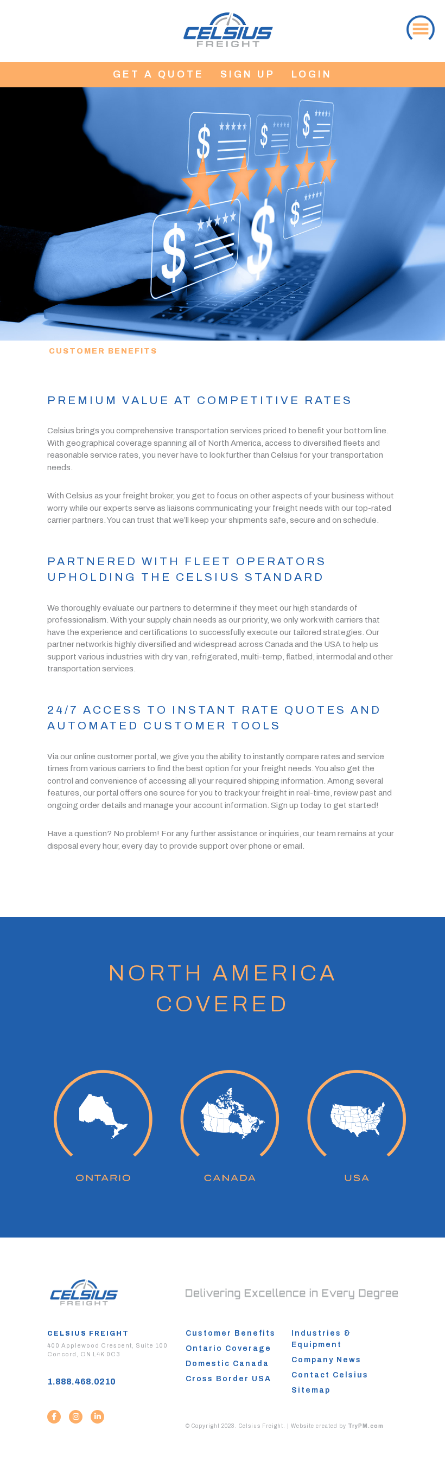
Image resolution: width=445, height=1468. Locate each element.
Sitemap (310, 1390)
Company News (326, 1360)
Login (311, 74)
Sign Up (247, 74)
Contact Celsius (329, 1375)
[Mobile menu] (419, 27)
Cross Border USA (228, 1379)
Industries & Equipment (321, 1339)
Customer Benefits (231, 1333)
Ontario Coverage (228, 1348)
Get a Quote (158, 74)
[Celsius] (228, 26)
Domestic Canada (227, 1364)
